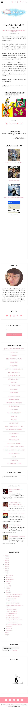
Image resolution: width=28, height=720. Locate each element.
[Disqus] (14, 239)
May (7, 588)
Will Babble (19, 30)
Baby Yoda (14, 355)
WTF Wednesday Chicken (12, 622)
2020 (6, 556)
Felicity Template (12, 704)
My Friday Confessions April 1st (14, 594)
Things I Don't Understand (14, 446)
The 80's (14, 436)
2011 (6, 573)
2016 (6, 562)
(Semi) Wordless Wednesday (14, 349)
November (9, 575)
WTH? (14, 457)
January (8, 630)
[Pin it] (14, 123)
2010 (6, 632)
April (7, 590)
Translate (14, 650)
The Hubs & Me (14, 440)
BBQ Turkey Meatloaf (11, 613)
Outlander (14, 409)
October (8, 577)
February (8, 628)
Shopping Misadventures (14, 426)
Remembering (14, 423)
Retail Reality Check (11, 609)
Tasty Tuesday (14, 433)
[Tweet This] (6, 123)
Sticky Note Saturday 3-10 (12, 617)
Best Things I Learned (14, 359)
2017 (6, 560)
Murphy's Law (14, 399)
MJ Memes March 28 (11, 598)
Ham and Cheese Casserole (17, 536)
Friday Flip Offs (14, 379)
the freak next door (14, 463)
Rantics (12, 30)
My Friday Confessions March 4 (14, 624)
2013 (6, 568)
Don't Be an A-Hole (14, 525)
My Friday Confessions (14, 403)
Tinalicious (6, 704)
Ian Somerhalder (14, 386)
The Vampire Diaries (14, 443)
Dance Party (14, 366)
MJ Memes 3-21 (10, 615)
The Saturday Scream (11, 601)
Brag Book (14, 362)
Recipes (14, 419)
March (7, 592)
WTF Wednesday (14, 453)
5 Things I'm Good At (11, 611)
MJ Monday (14, 389)
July (7, 583)
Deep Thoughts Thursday (14, 369)
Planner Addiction (14, 413)
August (8, 581)
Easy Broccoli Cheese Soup (17, 514)
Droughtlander (14, 372)
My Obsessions (14, 406)
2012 (6, 571)
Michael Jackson (14, 396)
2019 (6, 558)
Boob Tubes (9, 626)
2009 (6, 635)
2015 (6, 564)
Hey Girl (14, 382)
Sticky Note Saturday (14, 430)
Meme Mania (6, 30)
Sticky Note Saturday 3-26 (12, 603)
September (9, 579)
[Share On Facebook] (10, 123)
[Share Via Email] (17, 123)
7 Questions (14, 352)
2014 (6, 566)
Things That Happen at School (14, 450)
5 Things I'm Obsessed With (13, 596)
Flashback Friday (14, 376)
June (7, 586)
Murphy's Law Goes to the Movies (14, 620)
